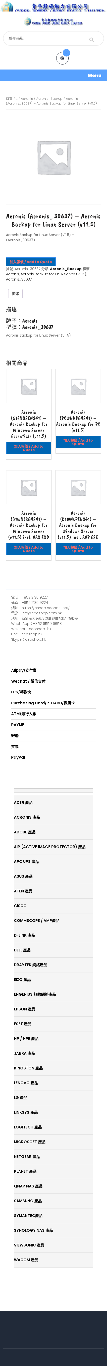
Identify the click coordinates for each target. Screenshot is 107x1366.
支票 (15, 746)
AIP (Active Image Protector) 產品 (50, 846)
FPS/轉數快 (21, 692)
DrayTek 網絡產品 (30, 964)
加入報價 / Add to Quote (31, 261)
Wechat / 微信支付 (28, 681)
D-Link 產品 (24, 935)
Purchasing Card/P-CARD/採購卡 (43, 703)
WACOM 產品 (26, 1259)
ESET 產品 (22, 1023)
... (16, 98)
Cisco (20, 905)
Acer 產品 (23, 802)
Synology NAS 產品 (33, 1230)
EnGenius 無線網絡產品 (35, 994)
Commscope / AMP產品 (36, 920)
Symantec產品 (28, 1215)
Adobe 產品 (25, 832)
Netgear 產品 (27, 1156)
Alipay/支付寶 (24, 670)
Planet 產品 (25, 1171)
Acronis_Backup (49, 98)
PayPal (18, 757)
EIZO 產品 (22, 979)
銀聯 (15, 735)
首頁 (9, 98)
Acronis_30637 (19, 279)
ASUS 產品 (23, 876)
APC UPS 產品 (26, 861)
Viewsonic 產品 (29, 1245)
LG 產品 (20, 1097)
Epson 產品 (24, 1009)
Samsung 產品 (28, 1200)
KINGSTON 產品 (28, 1068)
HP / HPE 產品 (26, 1038)
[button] (53, 75)
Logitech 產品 (28, 1127)
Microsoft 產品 (30, 1141)
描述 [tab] (15, 293)
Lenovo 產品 (26, 1082)
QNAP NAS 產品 (28, 1186)
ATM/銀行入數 (23, 713)
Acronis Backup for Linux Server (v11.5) (53, 274)
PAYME (17, 724)
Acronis (27, 98)
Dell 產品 (22, 950)
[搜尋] (91, 40)
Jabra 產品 (24, 1053)
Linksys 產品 (26, 1112)
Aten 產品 (23, 891)
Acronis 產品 (27, 817)
